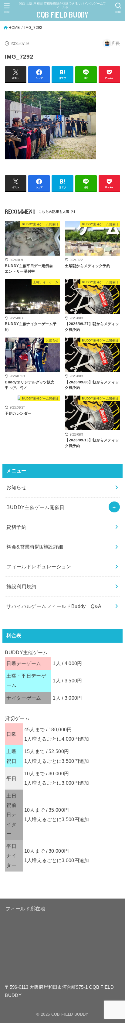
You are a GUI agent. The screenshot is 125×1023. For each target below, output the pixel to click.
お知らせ (16, 487)
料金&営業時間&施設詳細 (34, 546)
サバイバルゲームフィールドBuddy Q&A (53, 606)
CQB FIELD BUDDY (62, 15)
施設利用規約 (21, 586)
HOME (14, 27)
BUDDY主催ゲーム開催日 (35, 507)
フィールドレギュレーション (38, 566)
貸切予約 (16, 527)
